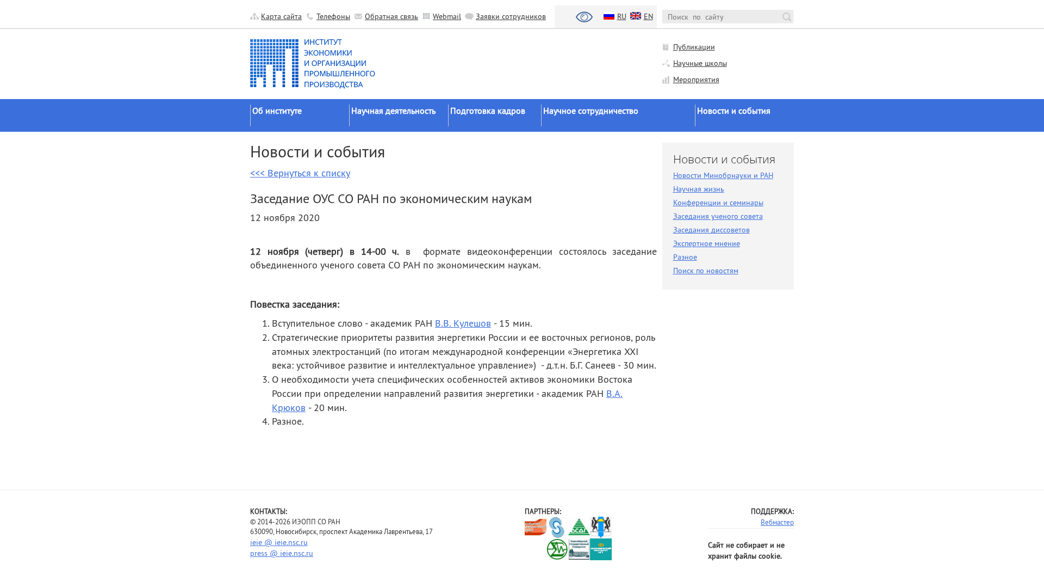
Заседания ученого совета (718, 216)
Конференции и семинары (718, 202)
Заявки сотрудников (511, 16)
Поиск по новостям (705, 270)
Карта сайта (281, 16)
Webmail (447, 16)
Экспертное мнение (706, 243)
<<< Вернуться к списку (300, 173)
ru (621, 16)
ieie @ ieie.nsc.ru (279, 542)
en (648, 16)
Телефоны (333, 16)
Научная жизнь (698, 189)
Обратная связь (391, 16)
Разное (685, 257)
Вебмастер (777, 522)
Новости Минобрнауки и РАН (723, 175)
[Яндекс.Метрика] (536, 549)
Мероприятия (696, 79)
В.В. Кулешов (463, 323)
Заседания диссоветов (711, 230)
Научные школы (700, 63)
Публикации (694, 47)
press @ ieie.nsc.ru (281, 553)
